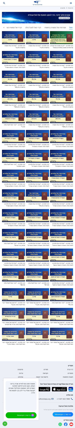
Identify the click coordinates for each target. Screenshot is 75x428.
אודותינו (20, 377)
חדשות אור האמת (42, 377)
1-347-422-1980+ (63, 399)
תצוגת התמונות (68, 377)
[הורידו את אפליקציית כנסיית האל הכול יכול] (71, 389)
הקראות (45, 373)
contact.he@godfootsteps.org (39, 399)
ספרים (46, 369)
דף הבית (70, 8)
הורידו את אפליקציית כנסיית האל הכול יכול (56, 384)
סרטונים (62, 8)
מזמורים (70, 373)
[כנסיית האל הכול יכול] (37, 3)
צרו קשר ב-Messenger (63, 414)
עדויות (21, 373)
